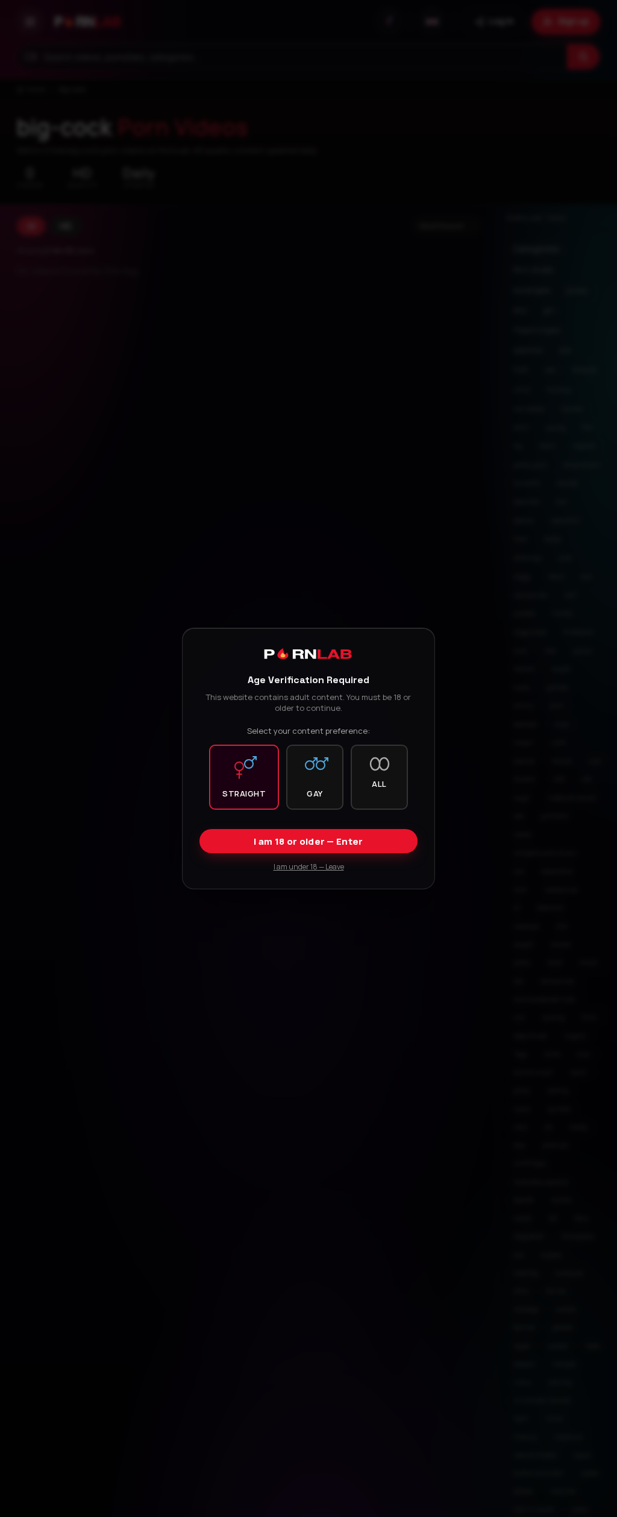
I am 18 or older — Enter (308, 841)
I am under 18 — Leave (309, 867)
